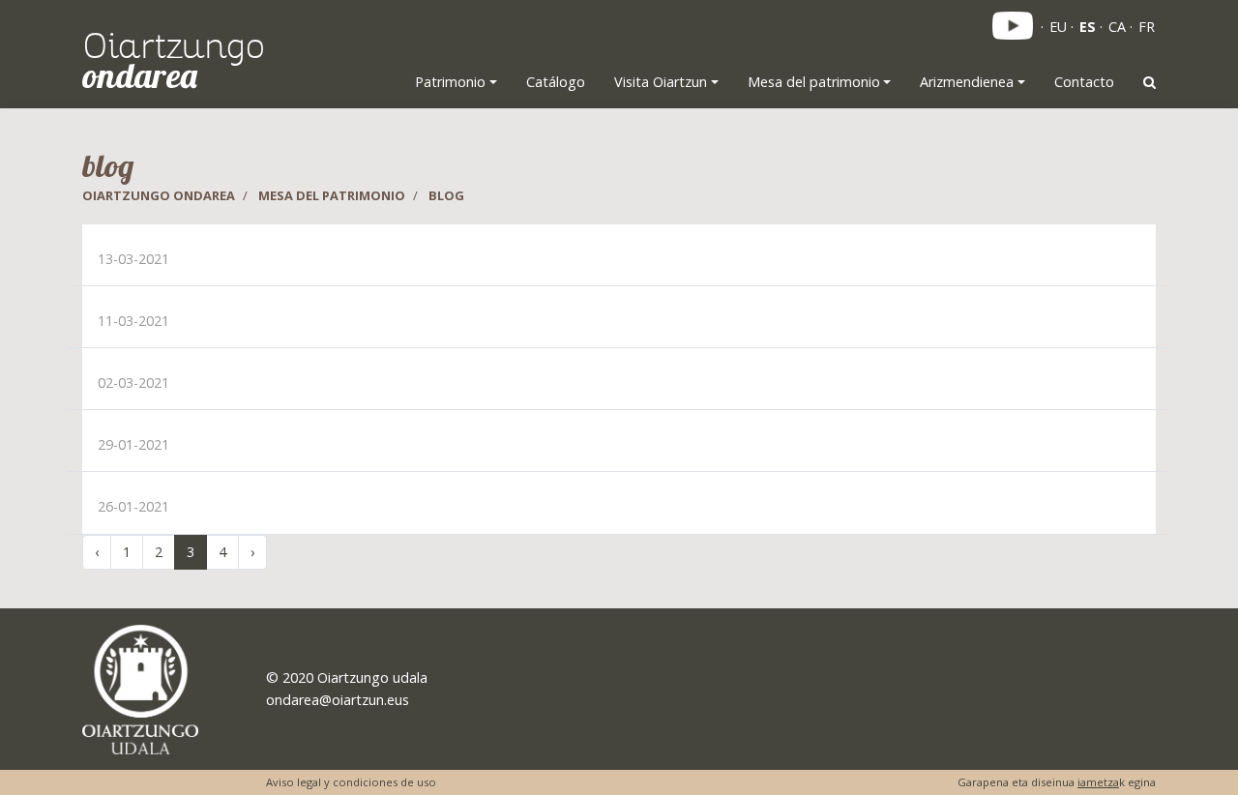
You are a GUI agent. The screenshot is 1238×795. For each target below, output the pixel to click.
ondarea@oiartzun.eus (337, 700)
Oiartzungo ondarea (158, 195)
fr (1146, 26)
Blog (446, 195)
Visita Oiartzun (660, 82)
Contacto (1084, 82)
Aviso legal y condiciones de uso (351, 782)
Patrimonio (450, 82)
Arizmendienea (967, 82)
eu (1058, 26)
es (1087, 26)
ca (1117, 26)
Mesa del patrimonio (814, 82)
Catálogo (555, 82)
